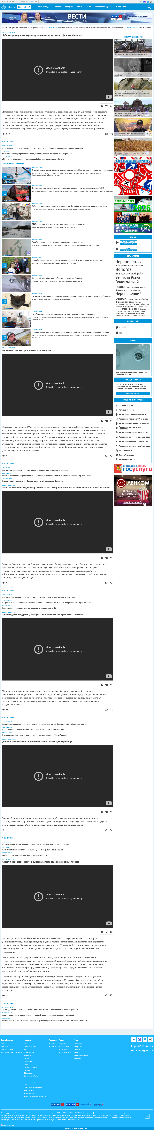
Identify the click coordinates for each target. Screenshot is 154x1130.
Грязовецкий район (130, 309)
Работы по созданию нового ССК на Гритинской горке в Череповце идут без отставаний (38, 1015)
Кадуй (129, 287)
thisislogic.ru (75, 1120)
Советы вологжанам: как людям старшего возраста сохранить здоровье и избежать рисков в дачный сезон (46, 1021)
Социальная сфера (30, 1047)
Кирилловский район (125, 302)
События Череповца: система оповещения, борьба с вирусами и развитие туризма (69, 206)
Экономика (28, 1061)
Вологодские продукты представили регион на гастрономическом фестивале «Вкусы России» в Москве (44, 724)
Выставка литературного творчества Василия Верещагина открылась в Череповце (35, 470)
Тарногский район (122, 313)
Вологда (124, 269)
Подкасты (62, 1044)
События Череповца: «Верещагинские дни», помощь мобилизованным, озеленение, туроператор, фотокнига (46, 476)
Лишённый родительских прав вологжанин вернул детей (58, 242)
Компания (77, 1058)
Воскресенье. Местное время (11, 1052)
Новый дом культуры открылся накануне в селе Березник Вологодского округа (67, 260)
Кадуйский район (141, 299)
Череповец (126, 261)
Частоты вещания (65, 1052)
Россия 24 (4, 1047)
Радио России (64, 1047)
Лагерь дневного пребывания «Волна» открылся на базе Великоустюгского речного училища (40, 1010)
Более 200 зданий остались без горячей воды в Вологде (57, 278)
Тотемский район (141, 304)
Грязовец (143, 311)
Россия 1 (4, 1044)
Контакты (77, 1052)
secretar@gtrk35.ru (144, 1050)
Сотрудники (78, 1047)
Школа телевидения (103, 7)
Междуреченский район (124, 306)
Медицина (27, 1070)
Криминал (27, 1055)
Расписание (78, 1044)
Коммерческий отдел (81, 1055)
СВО (25, 1085)
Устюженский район (140, 287)
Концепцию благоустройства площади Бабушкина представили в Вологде (34, 159)
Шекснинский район (125, 265)
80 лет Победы (29, 1093)
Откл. (86, 1128)
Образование (28, 1073)
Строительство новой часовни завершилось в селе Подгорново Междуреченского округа (72, 170)
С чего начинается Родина (33, 1088)
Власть (26, 1058)
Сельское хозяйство (31, 1076)
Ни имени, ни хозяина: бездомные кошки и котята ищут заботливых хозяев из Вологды (71, 296)
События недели (7, 1049)
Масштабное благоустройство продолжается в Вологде (59, 224)
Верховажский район (137, 315)
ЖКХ (25, 1049)
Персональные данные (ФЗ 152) (46, 1120)
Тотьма (138, 302)
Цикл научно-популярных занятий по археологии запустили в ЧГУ (29, 608)
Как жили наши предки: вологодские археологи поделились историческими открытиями (38, 597)
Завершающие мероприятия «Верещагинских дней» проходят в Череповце (32, 481)
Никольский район (136, 313)
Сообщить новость (133, 393)
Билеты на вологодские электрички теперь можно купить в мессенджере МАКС (68, 188)
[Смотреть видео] (16, 175)
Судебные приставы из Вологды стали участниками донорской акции (63, 314)
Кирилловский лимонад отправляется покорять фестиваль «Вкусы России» (33, 729)
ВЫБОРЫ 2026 (121, 7)
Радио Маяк (63, 1049)
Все (25, 1044)
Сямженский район (122, 315)
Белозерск (120, 290)
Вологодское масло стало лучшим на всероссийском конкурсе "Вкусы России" (34, 735)
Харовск (143, 309)
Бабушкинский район (124, 304)
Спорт (26, 1064)
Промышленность (30, 1079)
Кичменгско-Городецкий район (127, 311)
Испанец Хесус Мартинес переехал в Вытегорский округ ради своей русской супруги (70, 332)
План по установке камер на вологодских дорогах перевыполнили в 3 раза (32, 850)
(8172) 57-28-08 (143, 1046)
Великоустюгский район (130, 273)
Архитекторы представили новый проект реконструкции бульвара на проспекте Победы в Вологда (42, 148)
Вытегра (139, 263)
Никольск (130, 299)
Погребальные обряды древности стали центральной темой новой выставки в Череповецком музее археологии (47, 603)
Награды (77, 1049)
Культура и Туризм (30, 1067)
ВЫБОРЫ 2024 (29, 1090)
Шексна (139, 265)
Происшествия (29, 1052)
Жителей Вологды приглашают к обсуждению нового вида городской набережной (38, 154)
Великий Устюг (128, 277)
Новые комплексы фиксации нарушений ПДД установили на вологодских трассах (35, 844)
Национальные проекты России (35, 1096)
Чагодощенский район (133, 290)
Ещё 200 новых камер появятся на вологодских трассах (25, 855)
